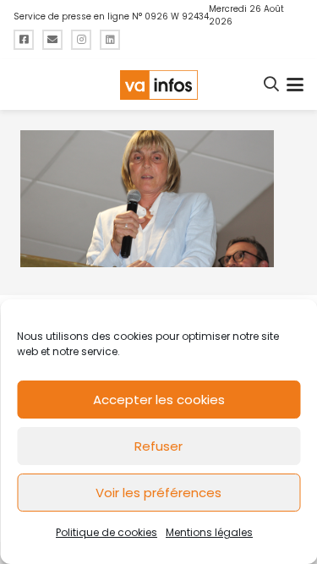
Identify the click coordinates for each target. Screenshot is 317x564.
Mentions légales (209, 532)
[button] (272, 84)
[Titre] (24, 40)
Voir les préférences (158, 492)
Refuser (158, 446)
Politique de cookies (106, 532)
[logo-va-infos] (158, 85)
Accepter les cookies (159, 399)
